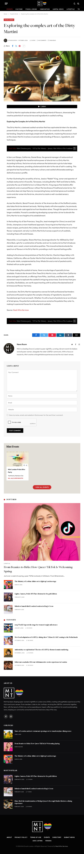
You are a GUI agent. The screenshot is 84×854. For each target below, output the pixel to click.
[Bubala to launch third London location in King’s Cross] (8, 609)
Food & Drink (31, 9)
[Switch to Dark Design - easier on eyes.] (74, 4)
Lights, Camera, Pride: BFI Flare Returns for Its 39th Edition (36, 594)
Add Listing (38, 841)
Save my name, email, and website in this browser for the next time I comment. (36, 415)
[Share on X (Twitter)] (16, 46)
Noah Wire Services (21, 310)
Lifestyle (71, 9)
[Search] (78, 3)
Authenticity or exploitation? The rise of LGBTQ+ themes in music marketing (41, 650)
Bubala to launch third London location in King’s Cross (34, 606)
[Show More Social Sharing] (24, 46)
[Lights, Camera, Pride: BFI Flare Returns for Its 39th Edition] (8, 597)
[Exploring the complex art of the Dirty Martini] (42, 76)
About (9, 837)
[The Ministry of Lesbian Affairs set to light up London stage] (8, 584)
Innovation (45, 9)
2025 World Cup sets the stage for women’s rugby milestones (36, 625)
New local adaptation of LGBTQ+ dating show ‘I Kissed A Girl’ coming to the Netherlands (46, 637)
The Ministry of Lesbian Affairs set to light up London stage (35, 581)
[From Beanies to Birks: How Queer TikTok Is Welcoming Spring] (42, 532)
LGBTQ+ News (58, 9)
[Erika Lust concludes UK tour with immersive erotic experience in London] (8, 665)
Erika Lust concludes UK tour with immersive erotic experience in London (41, 662)
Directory (56, 837)
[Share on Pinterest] (19, 46)
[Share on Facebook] (12, 46)
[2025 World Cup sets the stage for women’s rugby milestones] (8, 628)
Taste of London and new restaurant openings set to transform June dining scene (43, 731)
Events (9, 9)
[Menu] (6, 3)
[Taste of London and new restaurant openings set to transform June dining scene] (8, 734)
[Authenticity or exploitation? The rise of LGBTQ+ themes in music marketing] (8, 652)
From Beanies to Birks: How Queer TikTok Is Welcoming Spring (38, 569)
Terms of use (35, 837)
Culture (19, 9)
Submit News (69, 837)
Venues (48, 841)
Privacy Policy (21, 837)
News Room (13, 40)
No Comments (42, 40)
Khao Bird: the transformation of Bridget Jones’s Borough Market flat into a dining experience (43, 802)
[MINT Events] (42, 3)
